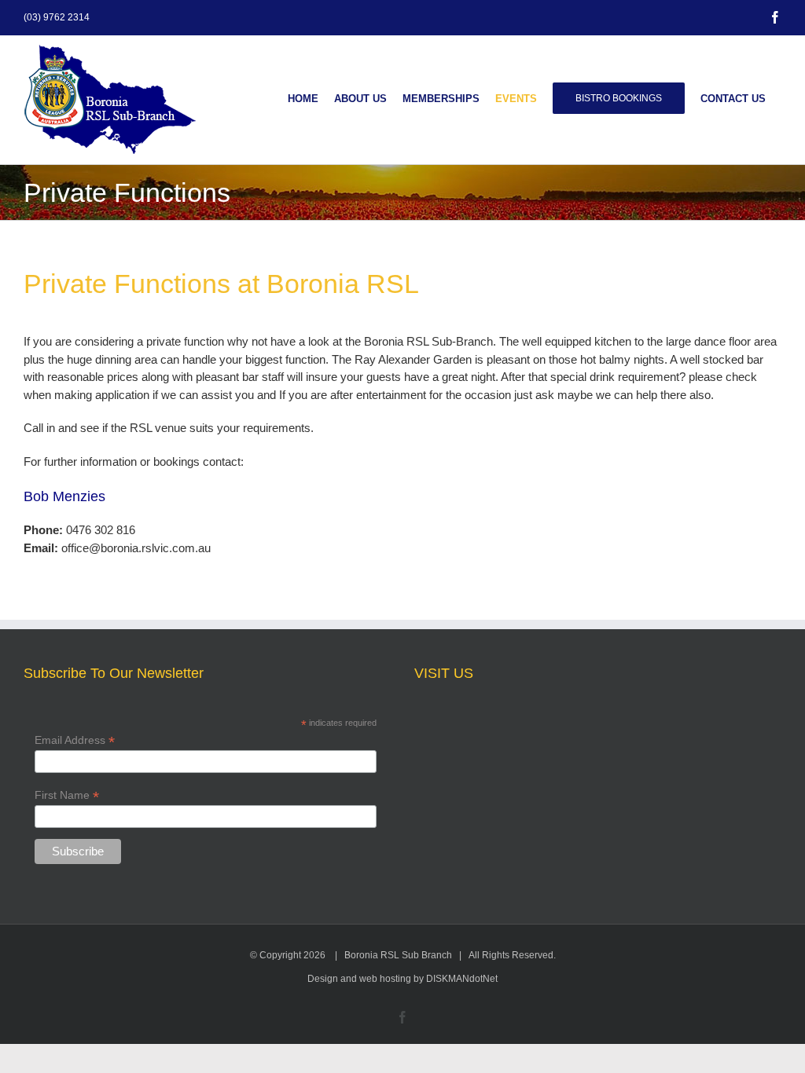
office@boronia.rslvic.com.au (136, 548)
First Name (67, 795)
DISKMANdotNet (462, 978)
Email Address (75, 740)
